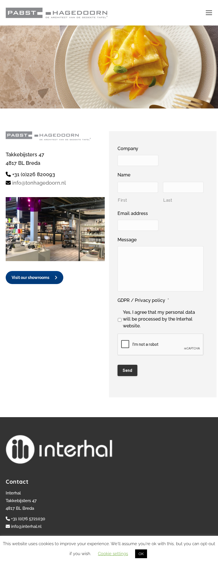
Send (127, 370)
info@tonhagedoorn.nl (39, 183)
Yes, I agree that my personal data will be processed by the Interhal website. (159, 319)
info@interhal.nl (26, 526)
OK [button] (141, 554)
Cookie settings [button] (113, 553)
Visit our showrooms (30, 277)
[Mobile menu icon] (209, 12)
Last (167, 200)
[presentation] (161, 345)
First (122, 200)
